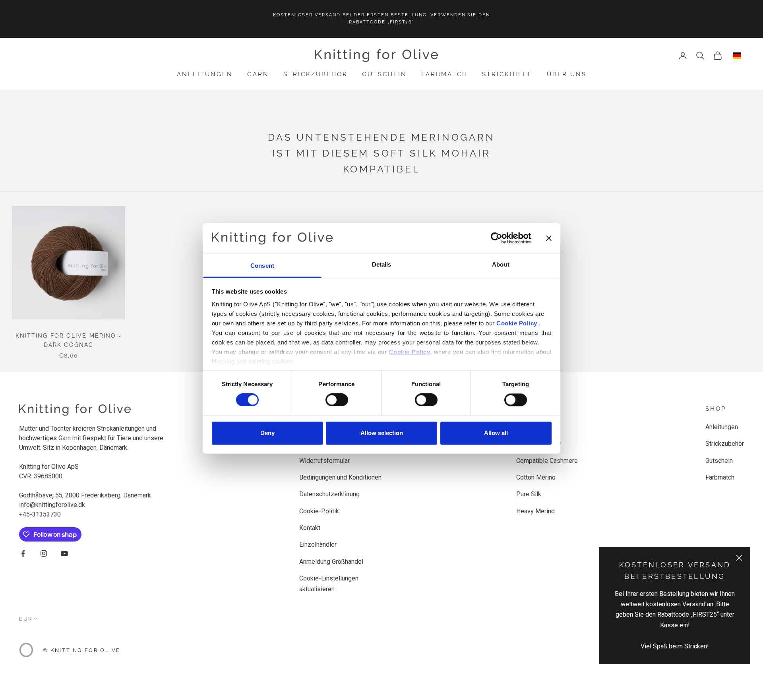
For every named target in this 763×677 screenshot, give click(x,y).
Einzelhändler (318, 544)
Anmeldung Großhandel (331, 561)
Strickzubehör (315, 74)
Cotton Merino (536, 477)
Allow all (496, 432)
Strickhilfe (507, 74)
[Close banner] (549, 238)
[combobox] (737, 56)
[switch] (336, 400)
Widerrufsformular (324, 460)
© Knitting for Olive (81, 650)
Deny (267, 432)
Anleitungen (205, 74)
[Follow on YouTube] (64, 553)
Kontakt (309, 528)
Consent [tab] (262, 265)
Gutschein (384, 74)
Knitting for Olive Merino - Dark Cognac (68, 340)
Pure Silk (528, 494)
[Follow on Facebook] (23, 553)
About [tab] (500, 264)
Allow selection (381, 432)
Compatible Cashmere (547, 460)
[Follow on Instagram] (44, 553)
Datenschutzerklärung (329, 494)
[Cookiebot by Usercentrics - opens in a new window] (496, 238)
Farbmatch (444, 74)
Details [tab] (381, 264)
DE (737, 55)
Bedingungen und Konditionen (340, 477)
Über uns (567, 74)
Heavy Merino (535, 511)
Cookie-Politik (319, 511)
